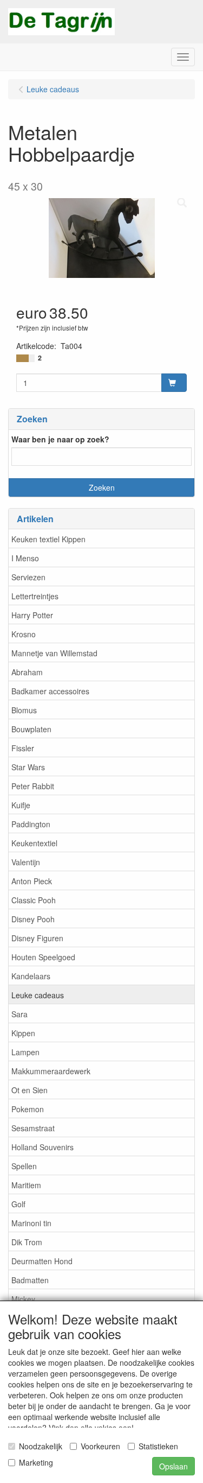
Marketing (36, 1462)
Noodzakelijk (40, 1446)
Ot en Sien (29, 1090)
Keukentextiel (34, 843)
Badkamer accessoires (50, 691)
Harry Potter (32, 615)
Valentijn (25, 862)
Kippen (23, 1033)
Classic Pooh (33, 900)
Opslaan (173, 1466)
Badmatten (30, 1280)
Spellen (24, 1166)
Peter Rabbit (32, 786)
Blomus (24, 710)
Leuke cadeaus (37, 995)
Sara (19, 1014)
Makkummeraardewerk (50, 1071)
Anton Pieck (31, 881)
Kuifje (20, 805)
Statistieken (158, 1446)
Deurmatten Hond (42, 1261)
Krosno (23, 634)
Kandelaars (30, 976)
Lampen (25, 1052)
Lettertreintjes (34, 596)
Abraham (27, 672)
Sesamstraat (33, 1128)
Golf (18, 1204)
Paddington (30, 824)
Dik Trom (26, 1242)
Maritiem (26, 1185)
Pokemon (27, 1109)
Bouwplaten (31, 729)
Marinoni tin (31, 1223)
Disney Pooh (33, 919)
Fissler (22, 748)
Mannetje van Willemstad (54, 653)
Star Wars (28, 767)
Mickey (23, 1299)
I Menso (25, 558)
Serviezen (28, 577)
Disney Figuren (37, 938)
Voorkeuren (100, 1446)
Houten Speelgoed (43, 957)
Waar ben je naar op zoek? (60, 439)
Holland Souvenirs (42, 1147)
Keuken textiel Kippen (48, 539)
